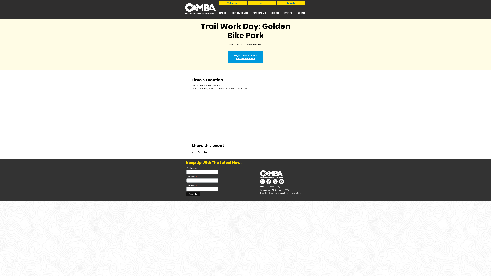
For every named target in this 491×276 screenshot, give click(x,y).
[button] (222, 13)
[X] (275, 181)
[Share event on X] (199, 152)
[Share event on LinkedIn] (205, 152)
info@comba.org (273, 186)
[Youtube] (281, 181)
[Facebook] (268, 181)
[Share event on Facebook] (193, 152)
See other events (245, 58)
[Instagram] (262, 181)
